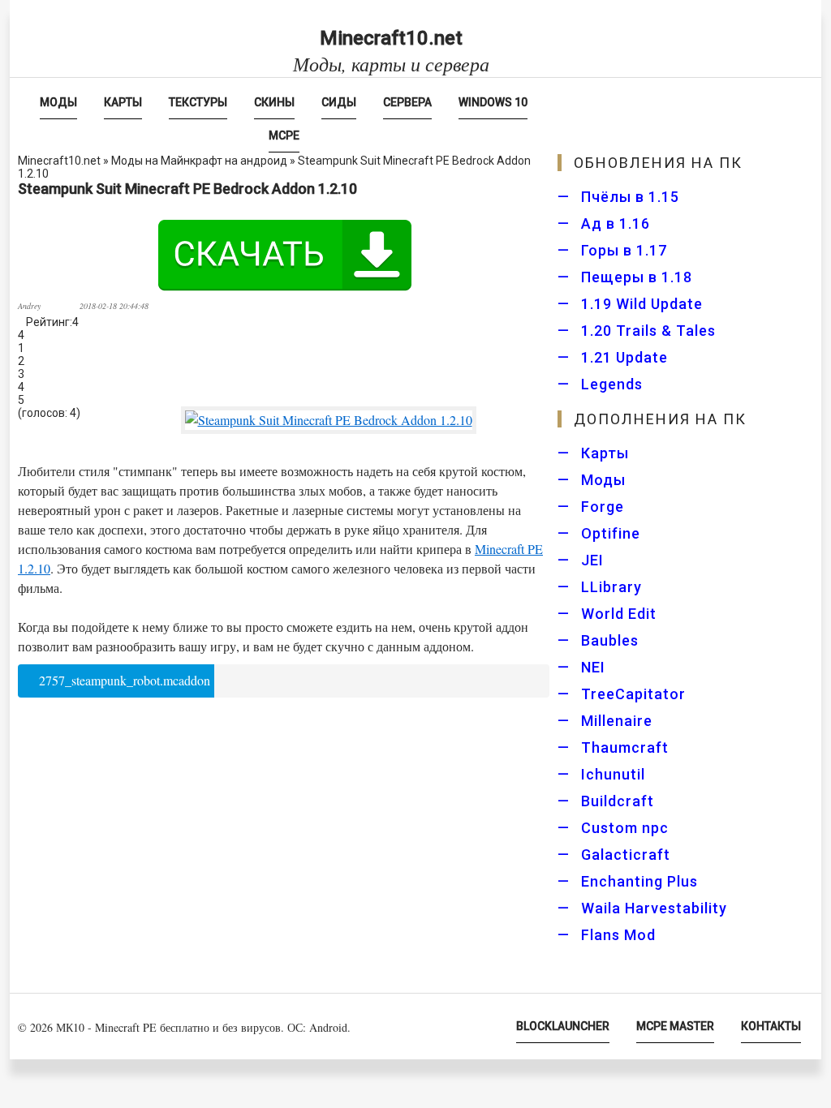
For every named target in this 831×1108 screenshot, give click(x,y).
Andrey (29, 305)
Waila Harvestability (654, 908)
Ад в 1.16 (615, 223)
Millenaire (616, 720)
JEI (592, 560)
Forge (602, 506)
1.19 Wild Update (642, 303)
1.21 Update (624, 357)
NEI (593, 667)
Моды (58, 102)
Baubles (610, 640)
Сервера (407, 102)
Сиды (338, 102)
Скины (274, 102)
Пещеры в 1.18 (636, 277)
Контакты (771, 1026)
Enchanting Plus (639, 881)
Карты (123, 102)
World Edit (619, 613)
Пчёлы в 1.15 (630, 196)
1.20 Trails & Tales (648, 330)
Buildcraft (617, 801)
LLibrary (611, 586)
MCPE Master (675, 1026)
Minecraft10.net (391, 51)
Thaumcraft (625, 747)
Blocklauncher (562, 1026)
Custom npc (625, 827)
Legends (612, 384)
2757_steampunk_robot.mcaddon (123, 680)
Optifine (610, 533)
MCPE (284, 135)
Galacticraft (625, 854)
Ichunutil (613, 774)
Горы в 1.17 (624, 250)
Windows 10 (493, 102)
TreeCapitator (633, 693)
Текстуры (198, 102)
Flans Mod (618, 934)
